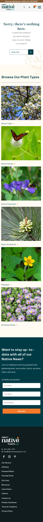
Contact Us (6, 498)
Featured (5, 285)
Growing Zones (8, 476)
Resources (6, 485)
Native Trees (6, 123)
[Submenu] (25, 7)
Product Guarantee (9, 502)
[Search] (30, 52)
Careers (5, 493)
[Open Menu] (39, 7)
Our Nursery (6, 463)
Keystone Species (8, 244)
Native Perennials (8, 204)
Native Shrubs (7, 164)
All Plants (5, 467)
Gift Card (5, 480)
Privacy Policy (7, 511)
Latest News (7, 489)
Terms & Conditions (9, 507)
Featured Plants (8, 471)
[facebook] (4, 456)
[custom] (15, 456)
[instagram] (9, 456)
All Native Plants (8, 325)
